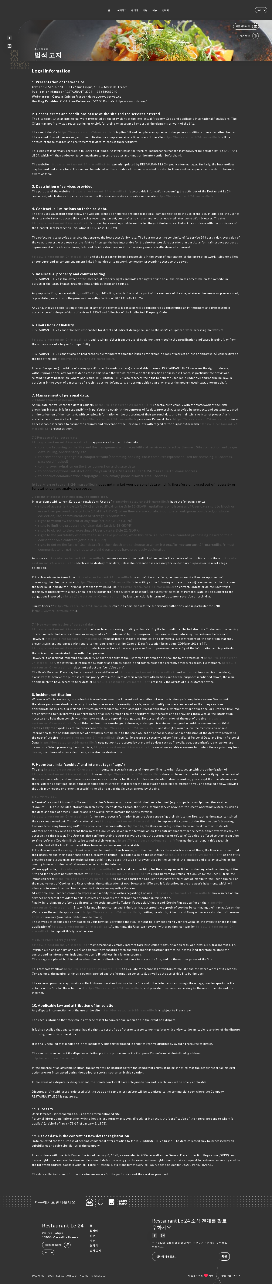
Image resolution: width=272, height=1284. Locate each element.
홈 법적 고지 (41, 49)
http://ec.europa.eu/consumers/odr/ (57, 1058)
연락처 (165, 10)
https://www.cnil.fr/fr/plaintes (54, 611)
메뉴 (155, 10)
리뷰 (145, 10)
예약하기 (122, 10)
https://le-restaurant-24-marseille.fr (86, 132)
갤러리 (134, 10)
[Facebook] (9, 38)
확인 (224, 1256)
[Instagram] (9, 46)
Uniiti (236, 1275)
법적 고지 (95, 1250)
